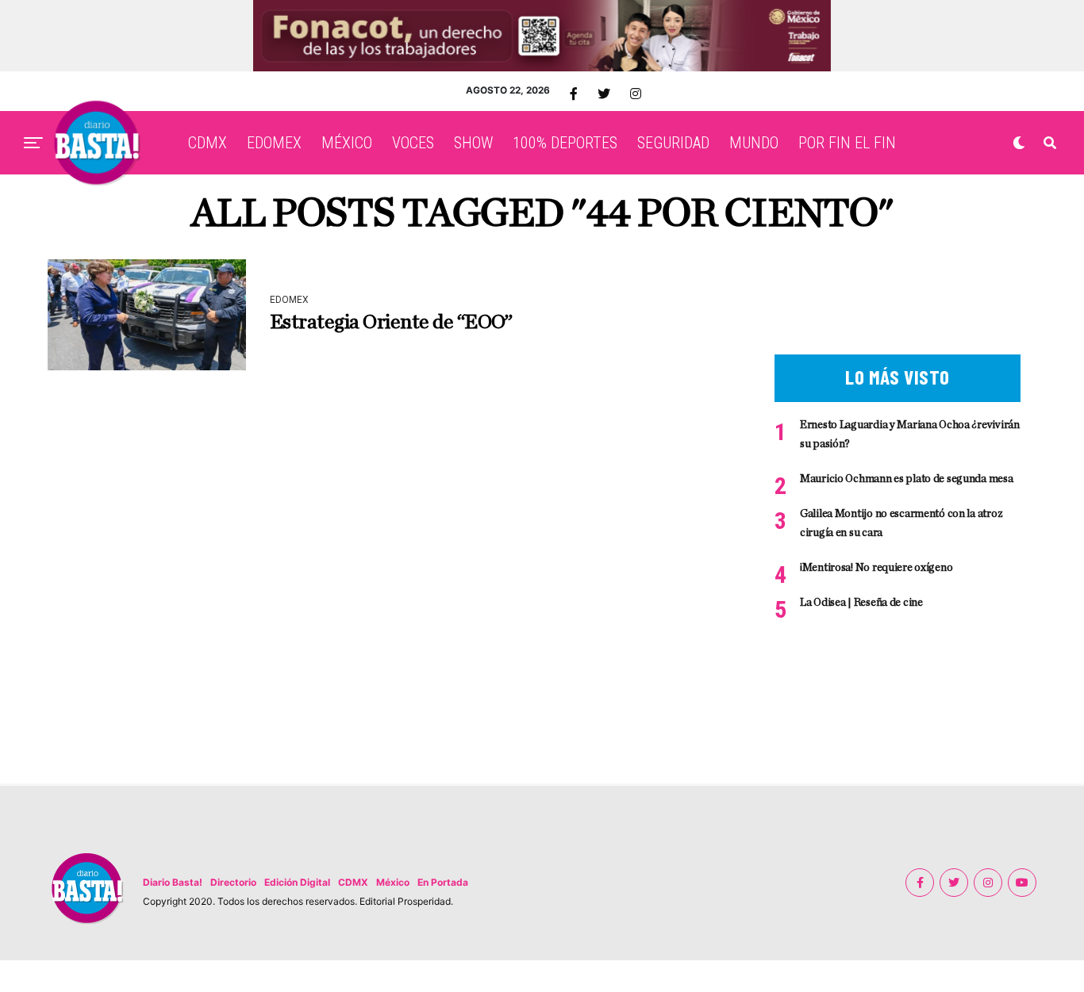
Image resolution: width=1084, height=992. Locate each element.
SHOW (473, 142)
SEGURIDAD (673, 142)
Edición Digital (297, 882)
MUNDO (753, 142)
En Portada (442, 882)
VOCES (413, 142)
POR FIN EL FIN (847, 142)
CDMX (207, 142)
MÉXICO (346, 142)
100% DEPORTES (565, 142)
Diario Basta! (172, 882)
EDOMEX (274, 142)
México (392, 882)
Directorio (233, 882)
